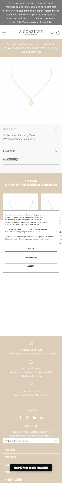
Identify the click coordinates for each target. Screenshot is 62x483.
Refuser (31, 248)
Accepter (31, 266)
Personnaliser (31, 257)
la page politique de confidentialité (37, 239)
